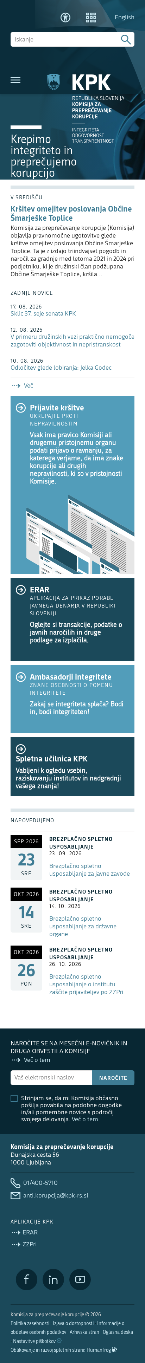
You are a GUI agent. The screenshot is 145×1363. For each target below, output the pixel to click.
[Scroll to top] (129, 1321)
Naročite (113, 1078)
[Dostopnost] (65, 17)
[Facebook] (26, 1279)
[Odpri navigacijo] (15, 80)
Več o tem (85, 1119)
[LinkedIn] (53, 1279)
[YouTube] (80, 1279)
